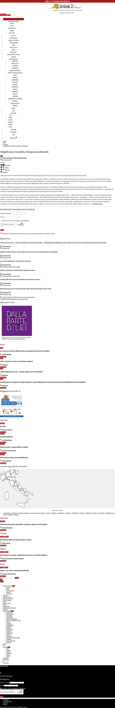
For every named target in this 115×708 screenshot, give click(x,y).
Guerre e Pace (13, 47)
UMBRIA (15, 101)
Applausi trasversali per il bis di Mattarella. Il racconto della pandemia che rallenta (29, 252)
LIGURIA (15, 77)
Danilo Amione (6, 543)
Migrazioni (13, 52)
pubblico (52, 233)
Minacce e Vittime (14, 40)
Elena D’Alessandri (7, 528)
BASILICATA (15, 63)
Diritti (13, 49)
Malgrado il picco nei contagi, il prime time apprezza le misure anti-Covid (25, 289)
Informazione (12, 28)
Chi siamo (6, 699)
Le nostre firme (7, 701)
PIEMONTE (15, 87)
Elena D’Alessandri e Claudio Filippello (13, 558)
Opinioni (2, 423)
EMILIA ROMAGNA (15, 70)
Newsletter (13, 132)
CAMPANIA (15, 68)
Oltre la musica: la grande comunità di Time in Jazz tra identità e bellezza (23, 555)
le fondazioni (43, 199)
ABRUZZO (15, 61)
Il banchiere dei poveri (70, 197)
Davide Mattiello (6, 354)
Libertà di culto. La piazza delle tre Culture (14, 447)
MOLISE (15, 84)
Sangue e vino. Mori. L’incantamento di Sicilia (14, 570)
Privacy (5, 704)
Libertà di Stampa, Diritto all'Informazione (14, 158)
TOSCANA (15, 96)
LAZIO (15, 75)
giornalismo (32, 233)
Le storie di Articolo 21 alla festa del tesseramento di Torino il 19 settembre (25, 351)
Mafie (13, 45)
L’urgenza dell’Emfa (6, 437)
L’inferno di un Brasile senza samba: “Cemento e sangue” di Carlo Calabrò (23, 524)
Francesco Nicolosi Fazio (9, 450)
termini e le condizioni (21, 220)
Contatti (5, 703)
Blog (1, 156)
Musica (10, 124)
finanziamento (24, 233)
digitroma (6, 233)
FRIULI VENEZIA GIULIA (15, 73)
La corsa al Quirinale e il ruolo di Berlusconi (15, 261)
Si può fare (83, 197)
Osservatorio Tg (6, 246)
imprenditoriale (40, 233)
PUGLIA (15, 89)
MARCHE (15, 82)
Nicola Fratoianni (7, 440)
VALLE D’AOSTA (15, 103)
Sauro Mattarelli (6, 461)
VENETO (15, 105)
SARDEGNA (15, 91)
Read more (3, 357)
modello (47, 233)
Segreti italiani (13, 42)
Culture (12, 30)
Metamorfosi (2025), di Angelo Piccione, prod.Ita (15, 540)
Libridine (10, 122)
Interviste (13, 129)
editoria (17, 233)
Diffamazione (13, 38)
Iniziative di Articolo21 (13, 54)
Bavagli (13, 35)
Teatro (10, 127)
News (1, 348)
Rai (13, 111)
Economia (12, 33)
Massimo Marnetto (7, 430)
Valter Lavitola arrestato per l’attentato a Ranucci (16, 361)
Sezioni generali (12, 21)
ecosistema (12, 233)
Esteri (11, 26)
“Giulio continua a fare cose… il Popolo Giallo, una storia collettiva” (21, 372)
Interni (12, 23)
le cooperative (18, 202)
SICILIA (15, 94)
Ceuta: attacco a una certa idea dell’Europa (14, 457)
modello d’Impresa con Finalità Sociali (52, 195)
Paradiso (3, 426)
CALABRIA (15, 65)
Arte (10, 115)
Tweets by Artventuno (6, 676)
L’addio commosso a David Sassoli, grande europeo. (17, 270)
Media (13, 108)
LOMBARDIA (15, 80)
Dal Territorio (13, 59)
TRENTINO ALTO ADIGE (15, 98)
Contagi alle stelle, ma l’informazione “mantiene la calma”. (20, 279)
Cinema (10, 117)
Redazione (5, 365)
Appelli (13, 56)
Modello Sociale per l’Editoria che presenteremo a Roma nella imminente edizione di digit (58, 175)
